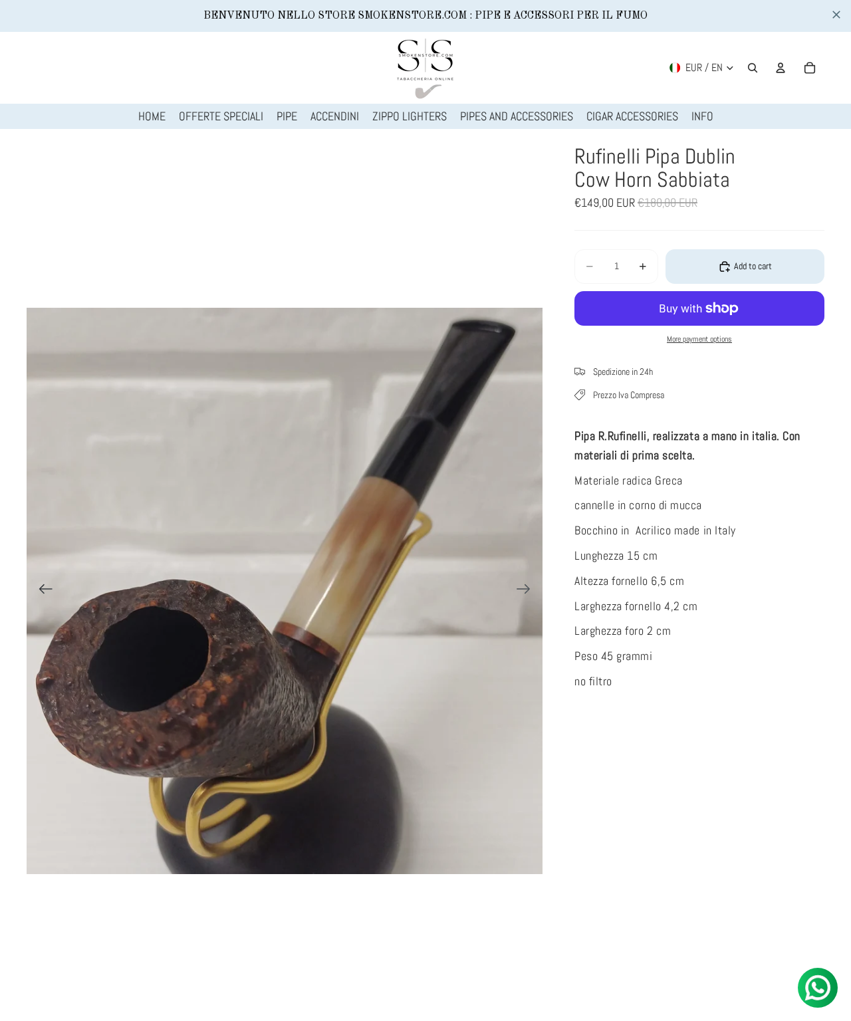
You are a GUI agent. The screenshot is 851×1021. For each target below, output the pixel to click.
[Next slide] (528, 591)
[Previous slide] (42, 591)
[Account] (780, 67)
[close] (836, 15)
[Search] (752, 67)
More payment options (699, 339)
